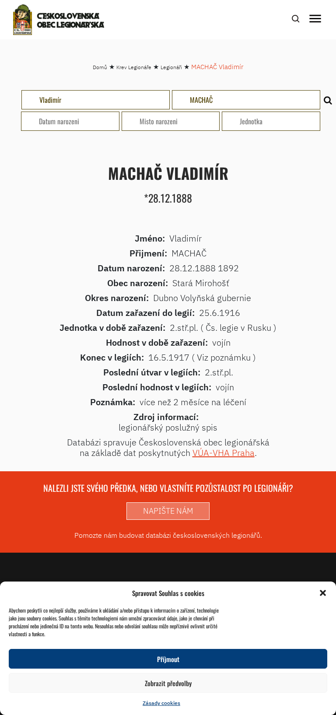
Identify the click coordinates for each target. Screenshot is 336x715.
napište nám (168, 511)
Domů (100, 67)
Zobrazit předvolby (168, 683)
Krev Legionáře (133, 67)
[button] (322, 593)
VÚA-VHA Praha (223, 453)
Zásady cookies (161, 703)
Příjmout (168, 659)
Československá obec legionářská (70, 21)
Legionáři (171, 67)
